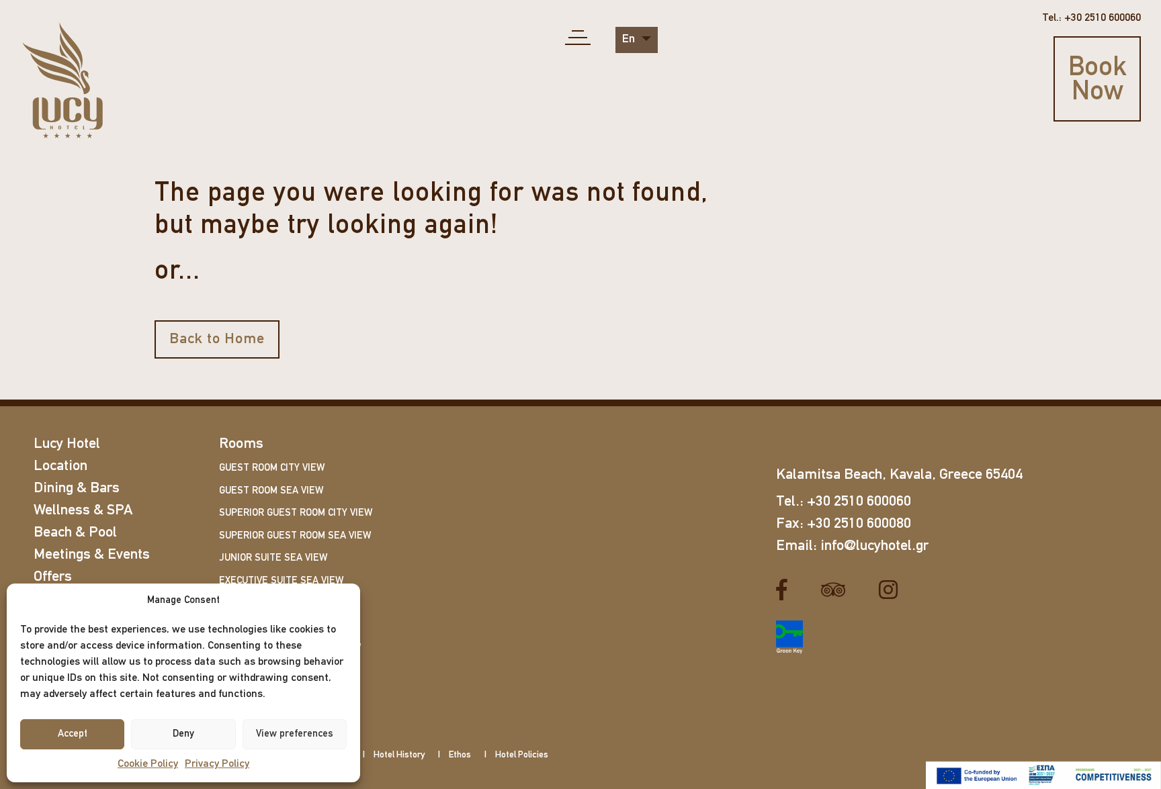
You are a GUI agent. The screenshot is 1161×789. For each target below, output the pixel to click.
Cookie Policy (148, 764)
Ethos (460, 755)
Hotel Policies (521, 755)
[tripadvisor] (838, 590)
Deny (183, 734)
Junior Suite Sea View (273, 558)
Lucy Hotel (67, 444)
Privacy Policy (217, 764)
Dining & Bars (77, 488)
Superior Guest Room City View (295, 513)
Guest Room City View (272, 468)
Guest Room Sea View (271, 491)
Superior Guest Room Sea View (295, 536)
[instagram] (893, 590)
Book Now (1097, 80)
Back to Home (217, 339)
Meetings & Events (92, 555)
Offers (53, 577)
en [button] (630, 40)
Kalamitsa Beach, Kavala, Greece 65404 (899, 475)
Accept (72, 734)
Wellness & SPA (83, 510)
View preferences (294, 734)
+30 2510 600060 (859, 502)
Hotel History (399, 755)
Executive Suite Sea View (281, 581)
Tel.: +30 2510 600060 (1091, 18)
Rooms (241, 444)
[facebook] (787, 590)
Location (60, 466)
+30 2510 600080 (859, 524)
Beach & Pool (75, 533)
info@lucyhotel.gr (874, 546)
